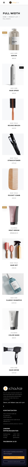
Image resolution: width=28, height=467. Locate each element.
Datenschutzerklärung (14, 461)
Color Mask (14, 335)
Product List (13, 16)
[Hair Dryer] (13, 354)
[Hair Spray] (13, 74)
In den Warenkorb (14, 93)
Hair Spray (14, 90)
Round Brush (14, 125)
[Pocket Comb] (13, 179)
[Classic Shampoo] (13, 284)
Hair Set (14, 265)
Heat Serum (14, 230)
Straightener (14, 160)
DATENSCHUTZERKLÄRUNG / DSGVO (13, 423)
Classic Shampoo (14, 300)
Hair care (14, 53)
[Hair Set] (13, 249)
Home (5, 16)
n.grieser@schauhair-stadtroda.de (11, 419)
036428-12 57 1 (6, 421)
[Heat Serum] (13, 214)
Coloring (14, 228)
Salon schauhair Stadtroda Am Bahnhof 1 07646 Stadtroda (9, 415)
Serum (14, 55)
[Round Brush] (13, 109)
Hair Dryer (14, 370)
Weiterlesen (14, 58)
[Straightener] (13, 144)
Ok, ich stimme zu (13, 457)
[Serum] (13, 39)
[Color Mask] (13, 319)
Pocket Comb (14, 195)
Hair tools (14, 123)
